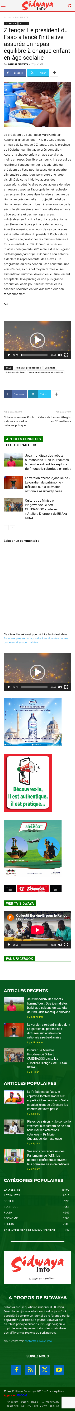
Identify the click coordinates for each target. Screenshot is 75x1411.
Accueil (8, 17)
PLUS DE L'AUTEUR (21, 445)
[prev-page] (6, 527)
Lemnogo (50, 367)
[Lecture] (9, 355)
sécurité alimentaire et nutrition (46, 372)
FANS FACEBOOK (19, 958)
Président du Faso (15, 372)
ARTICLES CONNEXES (23, 439)
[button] (37, 340)
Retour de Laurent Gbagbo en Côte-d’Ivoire (54, 419)
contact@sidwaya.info (38, 1341)
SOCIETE (24, 23)
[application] (37, 340)
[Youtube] (59, 1370)
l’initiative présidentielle (28, 367)
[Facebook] (16, 1370)
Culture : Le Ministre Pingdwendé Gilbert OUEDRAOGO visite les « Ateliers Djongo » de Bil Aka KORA (46, 509)
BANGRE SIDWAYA (18, 64)
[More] (54, 73)
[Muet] (60, 355)
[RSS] (30, 1370)
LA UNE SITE (21, 17)
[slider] (34, 355)
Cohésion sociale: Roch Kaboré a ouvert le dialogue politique (19, 421)
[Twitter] (44, 1370)
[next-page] (12, 527)
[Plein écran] (66, 355)
